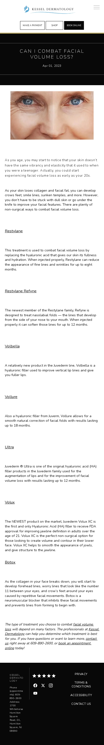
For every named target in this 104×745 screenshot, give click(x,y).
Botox (10, 562)
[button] (97, 8)
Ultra (9, 447)
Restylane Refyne (21, 291)
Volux (10, 502)
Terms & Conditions (81, 684)
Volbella (12, 346)
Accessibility (81, 695)
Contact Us (81, 704)
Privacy (81, 674)
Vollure (11, 396)
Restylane (14, 231)
